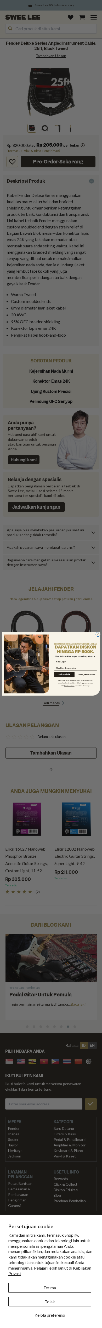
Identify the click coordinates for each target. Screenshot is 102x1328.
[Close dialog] (98, 634)
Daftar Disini (64, 674)
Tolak (50, 1301)
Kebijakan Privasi (69, 686)
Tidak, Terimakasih (86, 674)
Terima (49, 1287)
